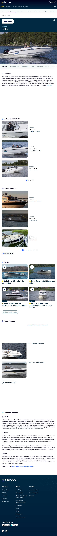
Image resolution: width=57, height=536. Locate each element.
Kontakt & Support (21, 517)
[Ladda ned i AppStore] (6, 525)
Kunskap (14, 6)
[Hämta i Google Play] (14, 525)
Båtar (2, 6)
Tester (32, 66)
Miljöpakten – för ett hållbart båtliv (21, 496)
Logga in (52, 2)
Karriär (18, 511)
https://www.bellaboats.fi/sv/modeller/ (22, 466)
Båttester (29, 11)
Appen (20, 6)
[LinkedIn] (6, 531)
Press (17, 508)
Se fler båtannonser (9, 382)
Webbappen (5, 501)
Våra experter (19, 493)
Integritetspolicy (33, 493)
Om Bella (4, 66)
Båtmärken (37, 11)
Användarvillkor (33, 490)
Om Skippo (19, 490)
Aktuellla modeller (14, 66)
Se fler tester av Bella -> (10, 312)
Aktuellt (3, 11)
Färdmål (8, 6)
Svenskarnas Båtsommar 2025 (20, 501)
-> (33, 180)
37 (34, 250)
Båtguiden (11, 10)
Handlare (52, 11)
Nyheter (25, 6)
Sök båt (4, 493)
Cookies (31, 495)
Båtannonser (20, 11)
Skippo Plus (5, 490)
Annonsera (19, 505)
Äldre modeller (25, 66)
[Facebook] (3, 531)
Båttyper (45, 11)
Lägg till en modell (8, 253)
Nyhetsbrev (19, 514)
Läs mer (49, 85)
